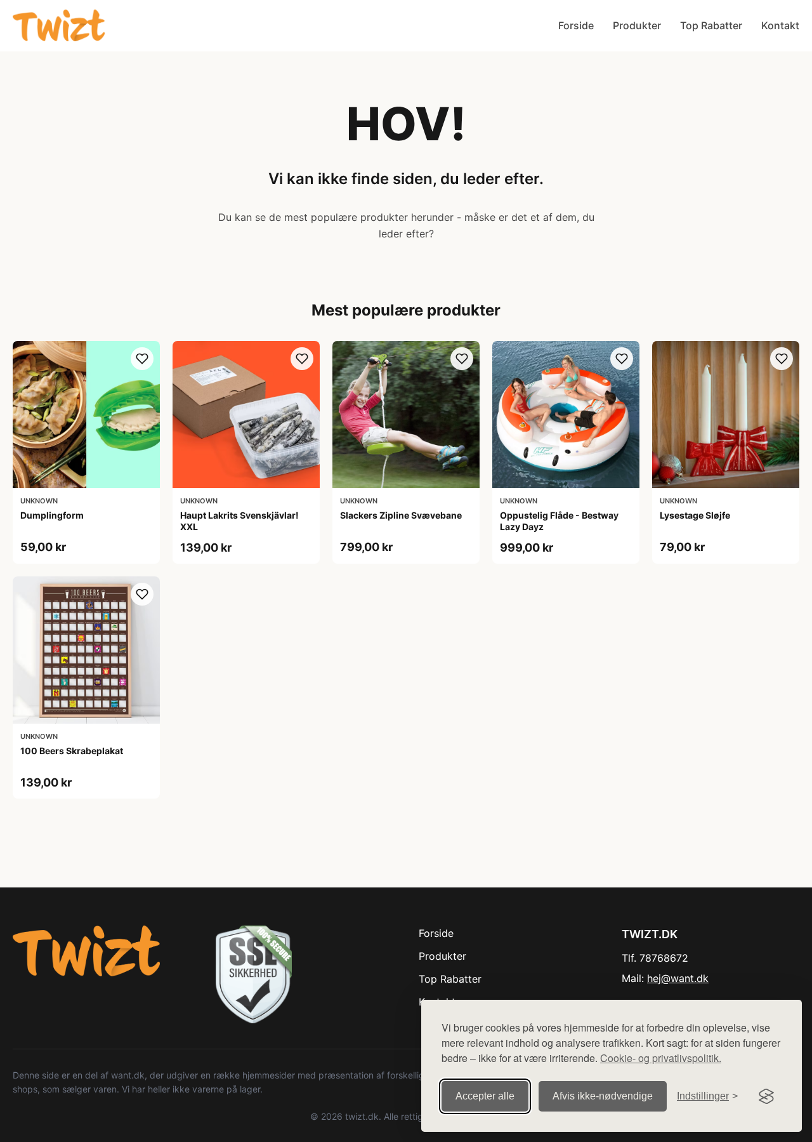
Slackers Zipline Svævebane (401, 515)
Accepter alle (484, 1096)
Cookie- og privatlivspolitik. (660, 1058)
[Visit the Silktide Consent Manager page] (766, 1096)
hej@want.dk (678, 978)
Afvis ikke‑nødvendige (603, 1096)
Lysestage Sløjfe (695, 515)
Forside (576, 25)
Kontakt (780, 25)
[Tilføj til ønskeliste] (142, 358)
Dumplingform (52, 515)
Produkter (637, 25)
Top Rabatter (711, 25)
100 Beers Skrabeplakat (71, 750)
